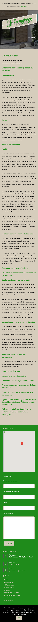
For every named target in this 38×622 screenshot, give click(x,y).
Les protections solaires (11, 592)
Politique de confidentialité (11, 595)
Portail (5, 598)
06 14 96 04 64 (26, 7)
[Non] (35, 614)
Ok (19, 618)
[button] (22, 443)
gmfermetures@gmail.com (17, 571)
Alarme (5, 580)
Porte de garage (8, 603)
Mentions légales (8, 587)
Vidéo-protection (8, 582)
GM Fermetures (8, 585)
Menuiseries (7, 590)
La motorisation (8, 600)
